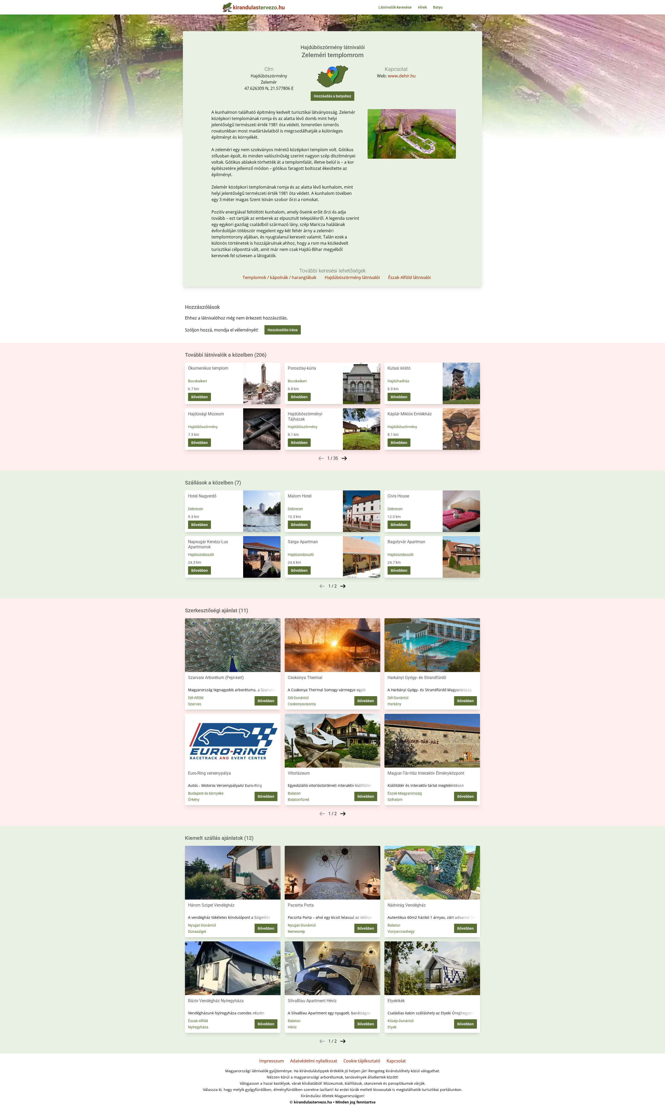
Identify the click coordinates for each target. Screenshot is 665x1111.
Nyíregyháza (198, 1027)
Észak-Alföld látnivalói (409, 277)
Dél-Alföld (195, 698)
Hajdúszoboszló (201, 555)
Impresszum (271, 1061)
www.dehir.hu (402, 76)
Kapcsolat (396, 1061)
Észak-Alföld (198, 1021)
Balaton (294, 793)
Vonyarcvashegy (401, 931)
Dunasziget (197, 931)
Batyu (438, 7)
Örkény (194, 799)
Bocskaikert (197, 381)
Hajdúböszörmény (203, 427)
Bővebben (199, 397)
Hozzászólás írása (283, 330)
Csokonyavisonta (302, 704)
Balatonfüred (298, 799)
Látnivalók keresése (395, 7)
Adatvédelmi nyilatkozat (313, 1061)
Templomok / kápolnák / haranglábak (279, 277)
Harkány (394, 704)
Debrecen (195, 509)
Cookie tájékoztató (361, 1061)
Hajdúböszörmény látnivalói (352, 277)
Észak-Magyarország (405, 793)
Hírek (422, 7)
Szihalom (395, 799)
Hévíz (292, 1027)
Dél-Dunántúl (298, 698)
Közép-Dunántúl (401, 1021)
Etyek (392, 1027)
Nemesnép (296, 931)
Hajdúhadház (398, 381)
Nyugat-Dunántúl (202, 925)
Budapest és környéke (205, 793)
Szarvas (194, 704)
